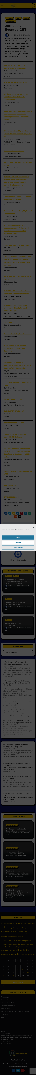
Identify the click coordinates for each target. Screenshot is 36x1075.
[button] (32, 526)
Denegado (18, 542)
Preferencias (18, 547)
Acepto (18, 537)
